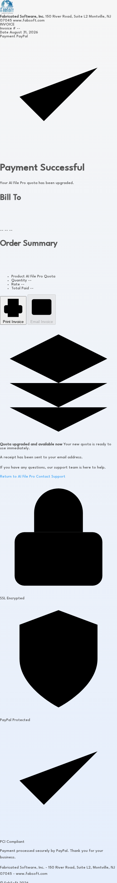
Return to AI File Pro (17, 476)
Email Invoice (41, 322)
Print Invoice (13, 322)
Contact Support (50, 476)
